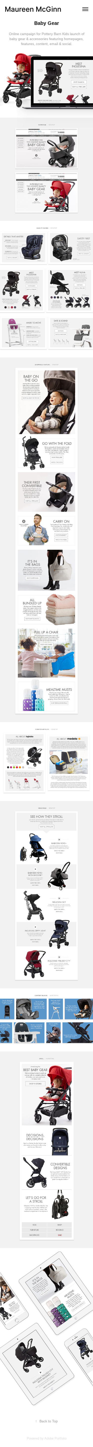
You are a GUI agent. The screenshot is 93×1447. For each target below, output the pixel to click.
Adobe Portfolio (55, 1438)
